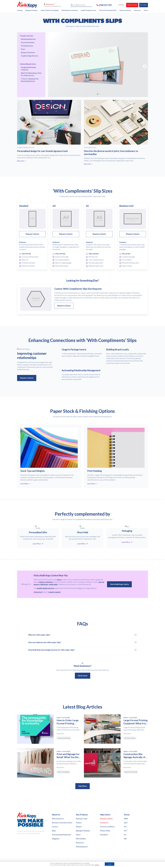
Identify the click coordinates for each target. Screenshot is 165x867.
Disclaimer (104, 835)
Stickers (79, 827)
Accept (109, 864)
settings (97, 865)
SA (125, 835)
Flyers (23, 49)
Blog (53, 831)
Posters (79, 823)
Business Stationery (28, 52)
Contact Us (104, 823)
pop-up (101, 582)
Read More (60, 733)
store (59, 580)
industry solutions (46, 582)
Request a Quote (132, 5)
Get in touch (82, 676)
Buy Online (144, 5)
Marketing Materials (28, 39)
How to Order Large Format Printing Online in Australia (68, 722)
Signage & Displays (83, 831)
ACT (125, 831)
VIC (125, 827)
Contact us (38, 592)
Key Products (82, 814)
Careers (55, 827)
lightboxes (44, 584)
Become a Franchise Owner (62, 823)
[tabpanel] (98, 64)
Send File (121, 5)
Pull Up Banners (82, 847)
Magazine (55, 839)
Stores (127, 814)
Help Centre (105, 814)
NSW (126, 819)
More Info (20, 161)
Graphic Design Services (29, 56)
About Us (56, 814)
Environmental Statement (61, 835)
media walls (53, 584)
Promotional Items (27, 42)
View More (82, 786)
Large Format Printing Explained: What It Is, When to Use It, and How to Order (135, 722)
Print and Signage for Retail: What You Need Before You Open (69, 756)
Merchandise (81, 839)
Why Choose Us (58, 819)
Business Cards (81, 819)
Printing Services (27, 46)
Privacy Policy (105, 831)
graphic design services (45, 588)
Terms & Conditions (107, 827)
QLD (126, 823)
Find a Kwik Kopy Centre (119, 584)
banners (37, 584)
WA (125, 839)
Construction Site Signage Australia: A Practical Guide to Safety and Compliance (134, 756)
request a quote (54, 592)
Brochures (80, 843)
